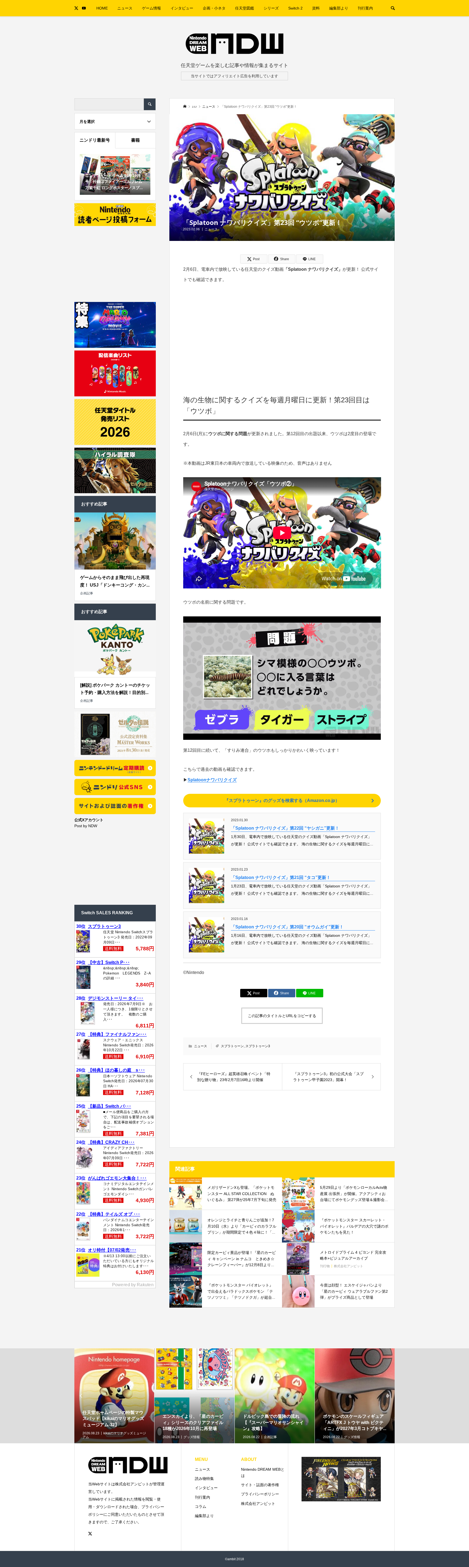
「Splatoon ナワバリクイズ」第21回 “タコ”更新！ (281, 877)
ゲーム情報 (151, 8)
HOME (102, 8)
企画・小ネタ (214, 8)
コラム (200, 1506)
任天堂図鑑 (244, 8)
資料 (316, 8)
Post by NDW (85, 826)
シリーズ (271, 8)
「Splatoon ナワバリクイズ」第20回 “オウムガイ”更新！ (287, 927)
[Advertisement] (282, 332)
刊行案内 (365, 8)
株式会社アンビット (258, 1503)
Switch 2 (295, 8)
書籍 (135, 140)
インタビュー (181, 8)
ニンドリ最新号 (95, 140)
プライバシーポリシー (260, 1494)
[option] (114, 1413)
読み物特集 (204, 1478)
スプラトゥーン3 (257, 1046)
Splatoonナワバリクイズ (212, 780)
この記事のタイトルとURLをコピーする (282, 1016)
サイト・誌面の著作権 (260, 1485)
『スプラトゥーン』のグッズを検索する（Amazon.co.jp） (282, 800)
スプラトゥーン (232, 1046)
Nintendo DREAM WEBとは (262, 1472)
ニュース (124, 8)
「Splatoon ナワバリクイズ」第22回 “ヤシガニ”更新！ (285, 828)
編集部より (338, 8)
